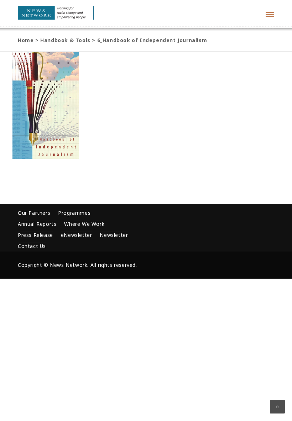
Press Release (35, 235)
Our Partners (34, 212)
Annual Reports (37, 223)
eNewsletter (76, 235)
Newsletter (114, 235)
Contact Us (32, 246)
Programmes (74, 212)
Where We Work (84, 223)
